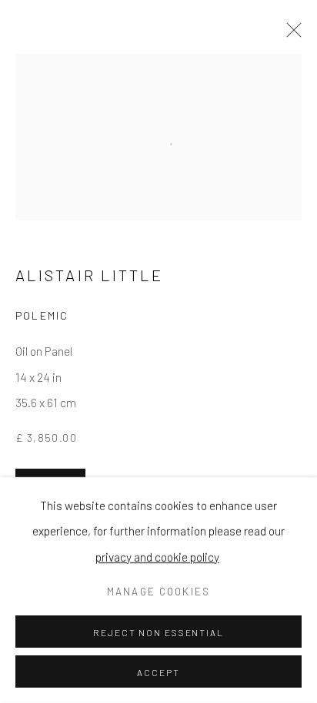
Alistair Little (89, 275)
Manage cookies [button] (158, 591)
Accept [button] (158, 672)
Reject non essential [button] (158, 632)
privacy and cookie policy (157, 556)
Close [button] (290, 34)
